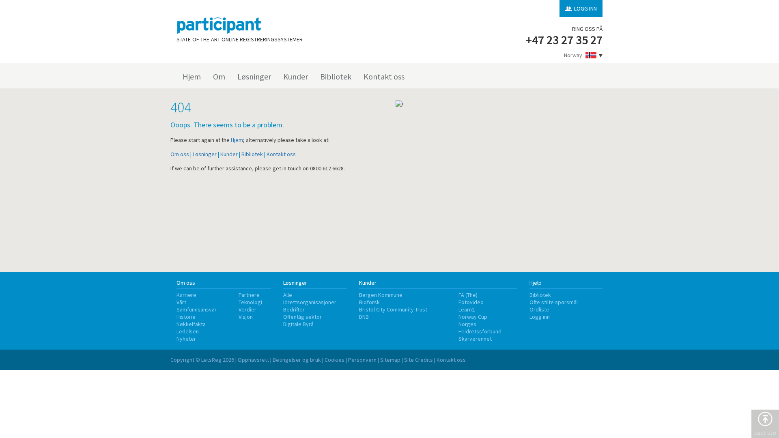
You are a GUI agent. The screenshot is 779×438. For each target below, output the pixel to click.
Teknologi (250, 302)
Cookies (334, 359)
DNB (364, 316)
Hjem (192, 76)
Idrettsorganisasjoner (309, 302)
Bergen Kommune (380, 294)
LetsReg (211, 359)
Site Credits (418, 359)
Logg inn (539, 316)
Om (219, 76)
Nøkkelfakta (191, 324)
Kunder (295, 76)
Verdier (247, 309)
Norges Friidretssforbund (479, 327)
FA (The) (468, 294)
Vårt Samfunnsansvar (196, 305)
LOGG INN (585, 8)
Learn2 (466, 309)
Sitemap (390, 359)
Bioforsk (369, 302)
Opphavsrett (253, 359)
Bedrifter (294, 309)
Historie (186, 316)
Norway (573, 55)
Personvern (362, 359)
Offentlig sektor (302, 316)
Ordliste (539, 309)
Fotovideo (471, 302)
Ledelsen (187, 331)
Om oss (179, 154)
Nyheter (186, 338)
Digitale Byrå (298, 324)
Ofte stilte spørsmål (553, 302)
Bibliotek (335, 76)
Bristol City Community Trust (393, 309)
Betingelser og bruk (297, 359)
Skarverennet (475, 338)
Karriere (186, 294)
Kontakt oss (384, 76)
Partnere (249, 294)
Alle (287, 294)
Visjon (246, 316)
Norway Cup (472, 316)
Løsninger (254, 76)
